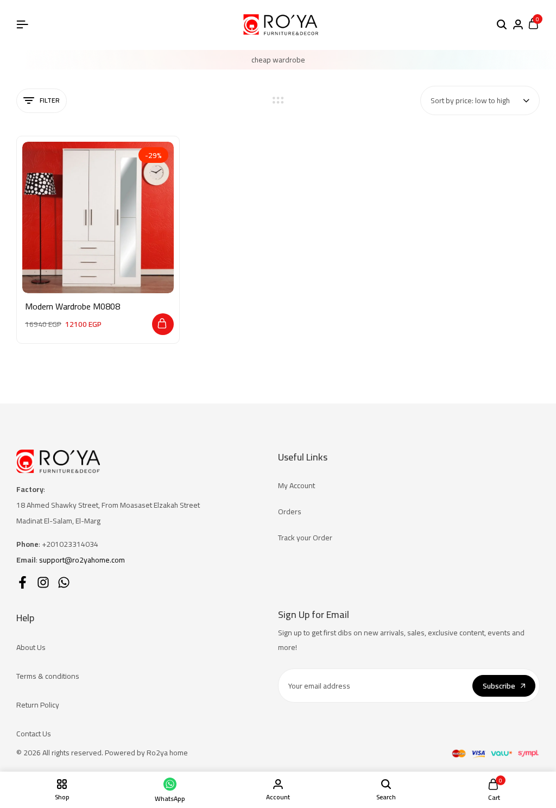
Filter (50, 100)
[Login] (518, 25)
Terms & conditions (47, 676)
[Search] (502, 25)
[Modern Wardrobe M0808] (98, 217)
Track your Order (305, 538)
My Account (296, 485)
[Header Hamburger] (22, 24)
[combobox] (480, 100)
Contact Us (33, 734)
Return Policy (37, 705)
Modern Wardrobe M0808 (72, 306)
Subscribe (499, 686)
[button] (163, 324)
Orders (289, 511)
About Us (31, 647)
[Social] (22, 582)
